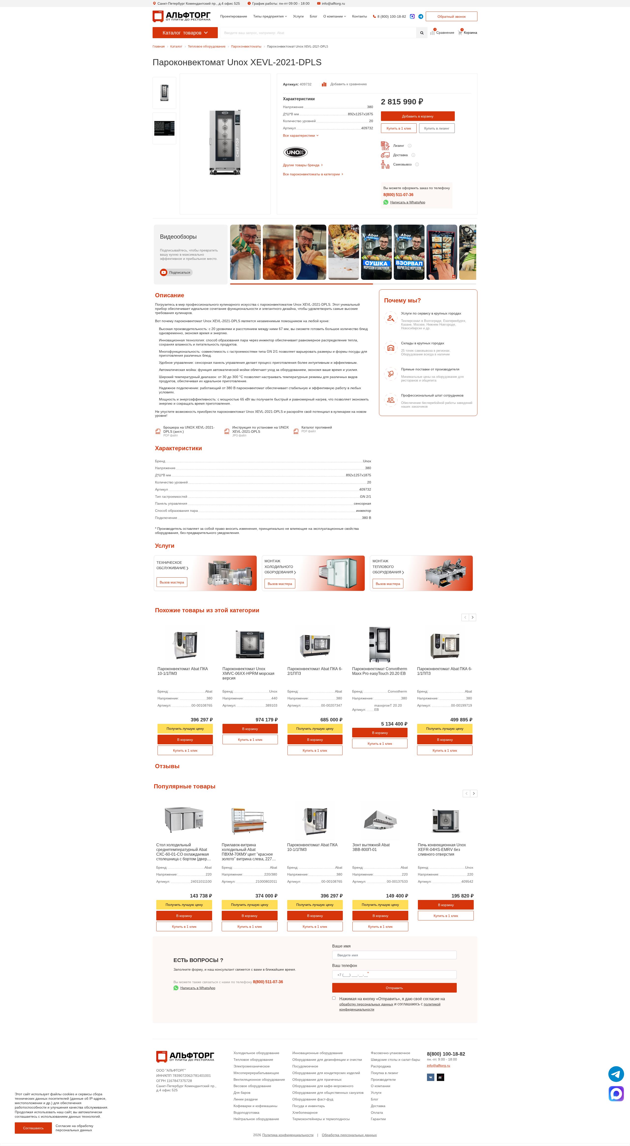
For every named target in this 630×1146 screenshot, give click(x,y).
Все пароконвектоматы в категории (311, 174)
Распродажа (381, 1066)
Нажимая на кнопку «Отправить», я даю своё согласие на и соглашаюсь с (392, 1004)
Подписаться (179, 272)
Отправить (394, 988)
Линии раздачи (246, 1099)
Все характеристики (299, 135)
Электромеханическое (252, 1066)
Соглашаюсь (33, 1128)
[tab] (155, 418)
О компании (380, 1086)
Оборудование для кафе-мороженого (322, 1086)
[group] (245, 252)
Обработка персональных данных (349, 1135)
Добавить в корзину (417, 116)
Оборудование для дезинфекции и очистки (327, 1060)
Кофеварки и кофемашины (255, 1106)
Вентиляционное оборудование (259, 1079)
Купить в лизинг (436, 128)
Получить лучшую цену (185, 729)
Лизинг (398, 146)
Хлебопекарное (305, 1112)
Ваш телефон (344, 965)
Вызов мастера (172, 582)
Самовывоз (402, 164)
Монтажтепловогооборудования (387, 566)
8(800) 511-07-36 (398, 195)
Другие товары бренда (301, 165)
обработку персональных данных (366, 1004)
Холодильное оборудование (256, 1053)
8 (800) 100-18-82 (392, 16)
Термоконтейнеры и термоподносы (321, 1119)
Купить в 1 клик (399, 128)
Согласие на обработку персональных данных (74, 1128)
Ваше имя (341, 946)
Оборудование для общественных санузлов (327, 1093)
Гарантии (378, 1119)
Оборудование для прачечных (317, 1079)
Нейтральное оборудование (256, 1119)
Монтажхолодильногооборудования (279, 566)
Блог (374, 1099)
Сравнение (444, 32)
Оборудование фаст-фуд (312, 1099)
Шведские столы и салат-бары (395, 1060)
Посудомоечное (305, 1066)
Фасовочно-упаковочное (390, 1053)
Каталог (182, 32)
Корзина (469, 31)
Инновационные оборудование (317, 1053)
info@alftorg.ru (333, 3)
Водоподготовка (246, 1112)
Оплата (377, 1112)
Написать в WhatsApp (407, 202)
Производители (383, 1079)
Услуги (376, 1093)
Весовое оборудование (252, 1086)
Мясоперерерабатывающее (256, 1073)
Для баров (242, 1093)
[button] (472, 617)
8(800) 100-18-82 (446, 1054)
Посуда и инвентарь (308, 1106)
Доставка (400, 155)
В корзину (185, 740)
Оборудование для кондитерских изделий (326, 1073)
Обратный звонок (452, 16)
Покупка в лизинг (384, 1073)
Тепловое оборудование (253, 1060)
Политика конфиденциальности (288, 1135)
